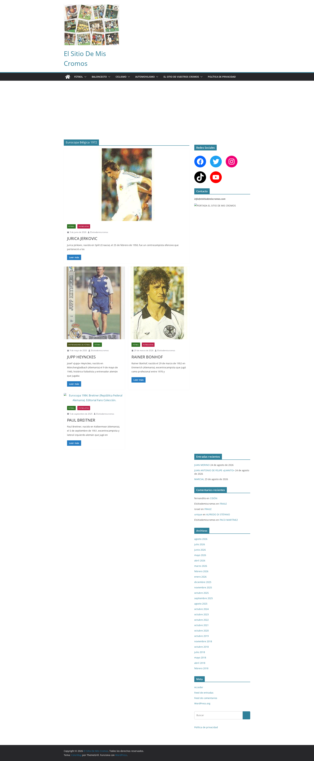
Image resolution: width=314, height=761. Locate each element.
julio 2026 (199, 544)
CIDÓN (213, 498)
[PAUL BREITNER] (94, 398)
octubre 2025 (201, 592)
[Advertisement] (157, 105)
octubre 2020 (201, 630)
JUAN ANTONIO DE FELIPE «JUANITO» (214, 470)
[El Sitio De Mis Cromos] (68, 77)
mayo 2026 (200, 555)
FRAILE (223, 503)
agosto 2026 (200, 538)
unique (198, 514)
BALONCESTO (99, 76)
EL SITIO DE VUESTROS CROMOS (181, 76)
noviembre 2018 (203, 641)
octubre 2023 (201, 614)
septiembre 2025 (203, 598)
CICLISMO (121, 76)
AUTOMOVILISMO (145, 76)
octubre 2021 (201, 625)
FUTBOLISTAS (84, 226)
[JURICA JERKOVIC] (126, 184)
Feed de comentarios (205, 698)
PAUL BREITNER (81, 420)
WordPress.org (202, 703)
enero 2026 (200, 576)
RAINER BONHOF (147, 357)
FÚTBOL (78, 76)
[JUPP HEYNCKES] (94, 303)
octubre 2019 (201, 636)
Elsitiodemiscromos (99, 232)
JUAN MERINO (202, 464)
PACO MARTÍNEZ (229, 519)
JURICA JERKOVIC (82, 238)
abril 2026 (199, 560)
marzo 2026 (200, 565)
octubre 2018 (201, 646)
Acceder (198, 687)
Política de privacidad (222, 76)
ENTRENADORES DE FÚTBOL (79, 345)
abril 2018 (199, 662)
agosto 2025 (200, 603)
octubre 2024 (201, 609)
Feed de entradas (203, 692)
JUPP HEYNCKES (81, 357)
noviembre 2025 (203, 587)
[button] (85, 76)
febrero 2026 (201, 571)
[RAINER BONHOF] (158, 303)
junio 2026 (200, 549)
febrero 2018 (201, 668)
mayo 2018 (200, 657)
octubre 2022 (201, 619)
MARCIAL (199, 479)
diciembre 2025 (202, 582)
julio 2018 (199, 652)
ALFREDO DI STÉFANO (218, 514)
